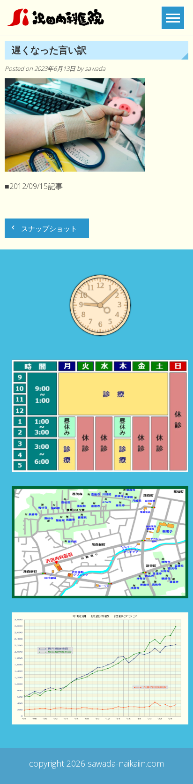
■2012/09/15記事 (34, 186)
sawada (95, 68)
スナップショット (49, 228)
